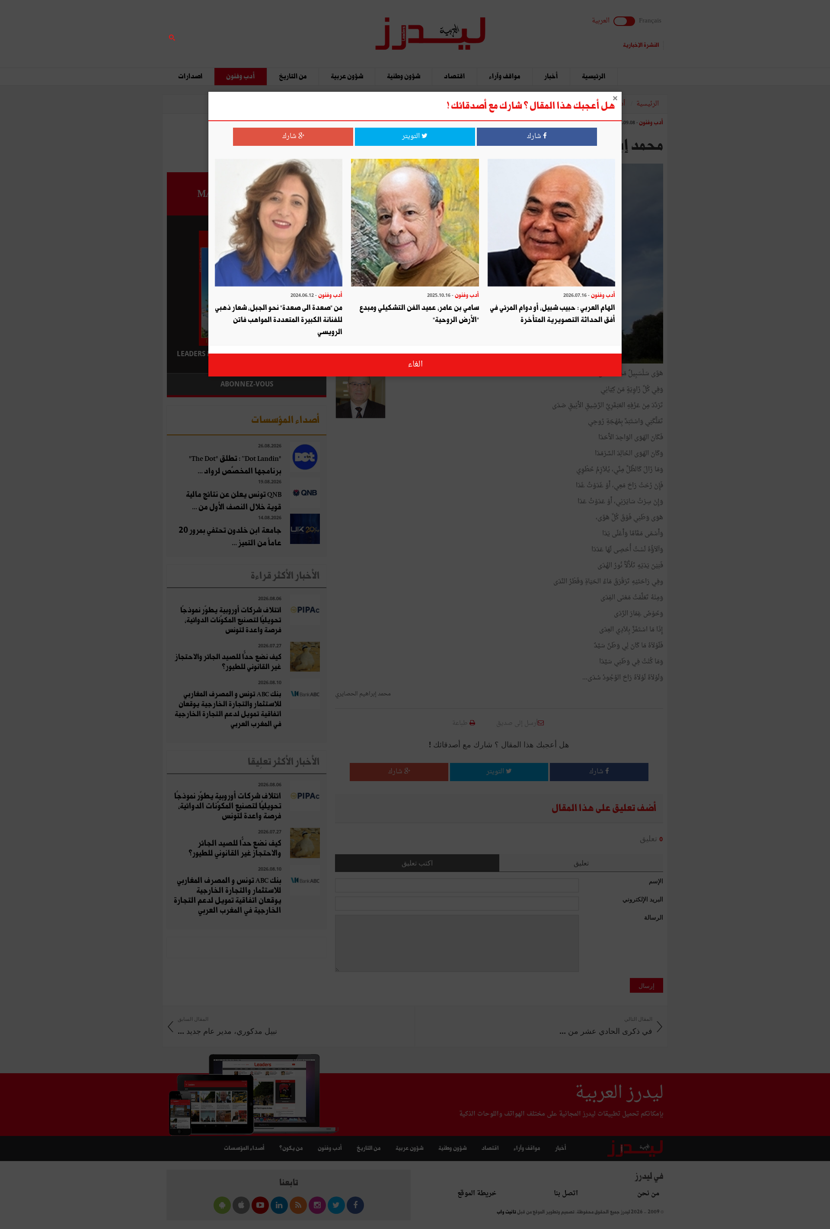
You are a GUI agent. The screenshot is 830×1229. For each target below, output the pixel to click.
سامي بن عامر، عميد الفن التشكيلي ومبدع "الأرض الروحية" (419, 314)
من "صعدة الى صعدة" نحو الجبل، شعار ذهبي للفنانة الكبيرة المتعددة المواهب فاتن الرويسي (278, 320)
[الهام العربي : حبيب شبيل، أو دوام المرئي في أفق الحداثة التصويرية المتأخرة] (551, 223)
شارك (535, 136)
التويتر (411, 136)
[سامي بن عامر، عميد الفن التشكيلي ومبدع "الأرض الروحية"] (415, 223)
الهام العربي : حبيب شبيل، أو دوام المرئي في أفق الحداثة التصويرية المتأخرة (552, 314)
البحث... (322, 29)
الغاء (415, 364)
